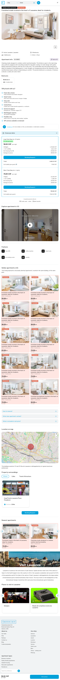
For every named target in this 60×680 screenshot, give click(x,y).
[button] (31, 447)
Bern (32, 648)
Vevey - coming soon (36, 650)
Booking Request (30, 157)
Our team (4, 633)
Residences (4, 667)
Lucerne (33, 640)
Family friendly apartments (8, 660)
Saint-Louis (33, 646)
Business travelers (6, 658)
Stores (5, 476)
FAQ (3, 636)
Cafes (13, 476)
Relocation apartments (7, 665)
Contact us (9, 127)
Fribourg (33, 652)
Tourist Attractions (25, 476)
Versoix (32, 644)
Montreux (33, 642)
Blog (3, 642)
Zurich (32, 638)
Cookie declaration (6, 644)
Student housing (6, 662)
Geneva (33, 633)
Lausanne (33, 636)
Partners (4, 638)
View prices (44, 677)
